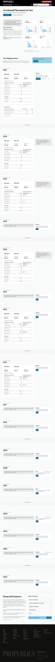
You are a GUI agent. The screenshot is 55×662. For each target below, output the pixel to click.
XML (48, 78)
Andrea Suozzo (7, 609)
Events (4, 639)
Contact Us (36, 61)
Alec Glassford (13, 609)
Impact (4, 632)
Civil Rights (15, 632)
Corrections (36, 634)
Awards (4, 638)
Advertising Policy (46, 657)
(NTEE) (9, 38)
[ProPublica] (8, 2)
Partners (5, 637)
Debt (14, 637)
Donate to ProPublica (47, 1)
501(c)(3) (11, 29)
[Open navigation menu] (40, 2)
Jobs (4, 641)
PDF (37, 299)
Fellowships (5, 642)
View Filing (38, 78)
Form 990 (5, 61)
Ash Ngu (18, 609)
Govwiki (18, 617)
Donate (45, 631)
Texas (24, 637)
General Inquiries (37, 631)
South (24, 634)
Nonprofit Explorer (7, 4)
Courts (14, 634)
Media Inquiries (37, 637)
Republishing (46, 655)
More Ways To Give (47, 632)
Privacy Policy (39, 657)
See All (14, 638)
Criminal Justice (16, 635)
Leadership (5, 634)
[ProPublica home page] (19, 653)
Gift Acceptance (40, 658)
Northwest (25, 632)
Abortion (15, 631)
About (4, 631)
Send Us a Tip (36, 632)
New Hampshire (16, 4)
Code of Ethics (39, 655)
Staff (4, 635)
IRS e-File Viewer (14, 616)
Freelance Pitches (37, 635)
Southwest (25, 635)
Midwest (25, 631)
